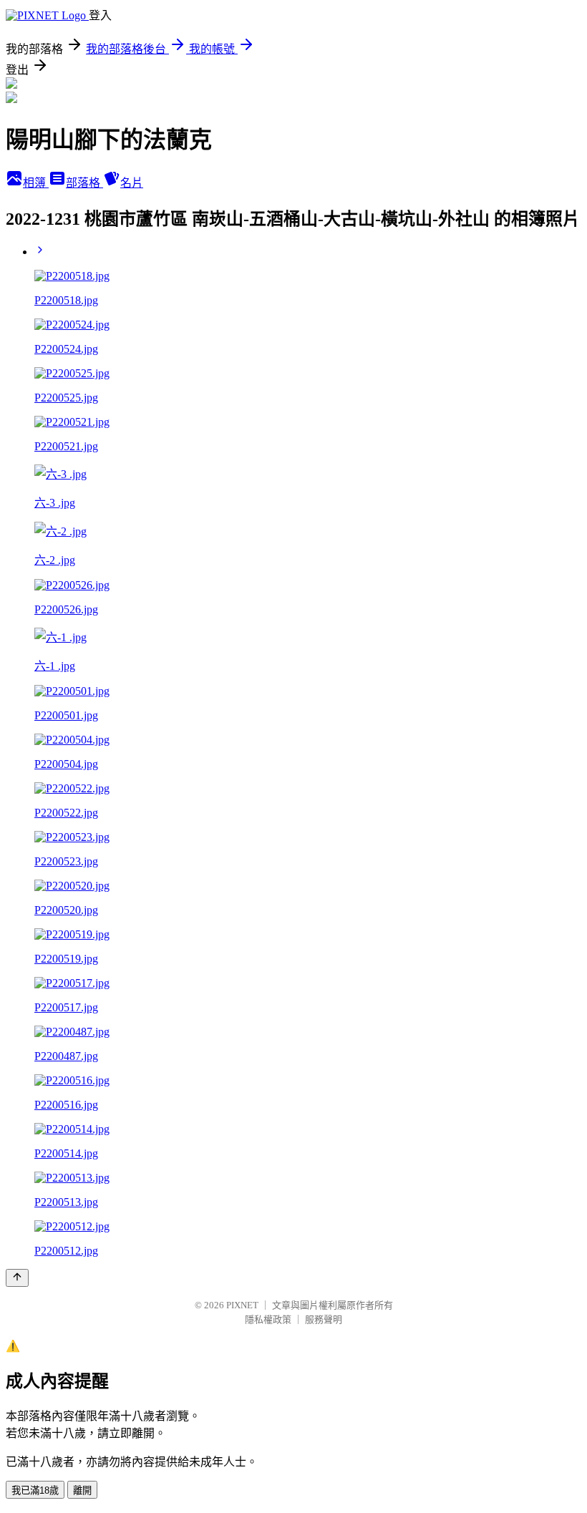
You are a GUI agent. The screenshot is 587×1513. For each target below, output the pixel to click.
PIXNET (242, 1305)
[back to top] (17, 1278)
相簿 (36, 183)
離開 (82, 1490)
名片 (131, 183)
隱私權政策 (268, 1319)
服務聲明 (323, 1319)
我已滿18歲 (35, 1490)
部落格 (84, 183)
